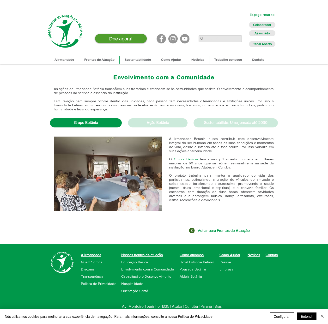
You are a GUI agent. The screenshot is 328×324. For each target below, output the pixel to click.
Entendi (306, 316)
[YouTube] (184, 38)
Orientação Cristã (134, 291)
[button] (108, 174)
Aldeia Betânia (191, 276)
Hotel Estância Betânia (197, 262)
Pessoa (225, 262)
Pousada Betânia (193, 269)
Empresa (226, 269)
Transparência (92, 276)
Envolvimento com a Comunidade (147, 269)
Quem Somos (91, 262)
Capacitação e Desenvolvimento (146, 276)
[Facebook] (161, 38)
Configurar (282, 316)
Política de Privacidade (195, 316)
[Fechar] (322, 316)
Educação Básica (134, 262)
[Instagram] (173, 38)
